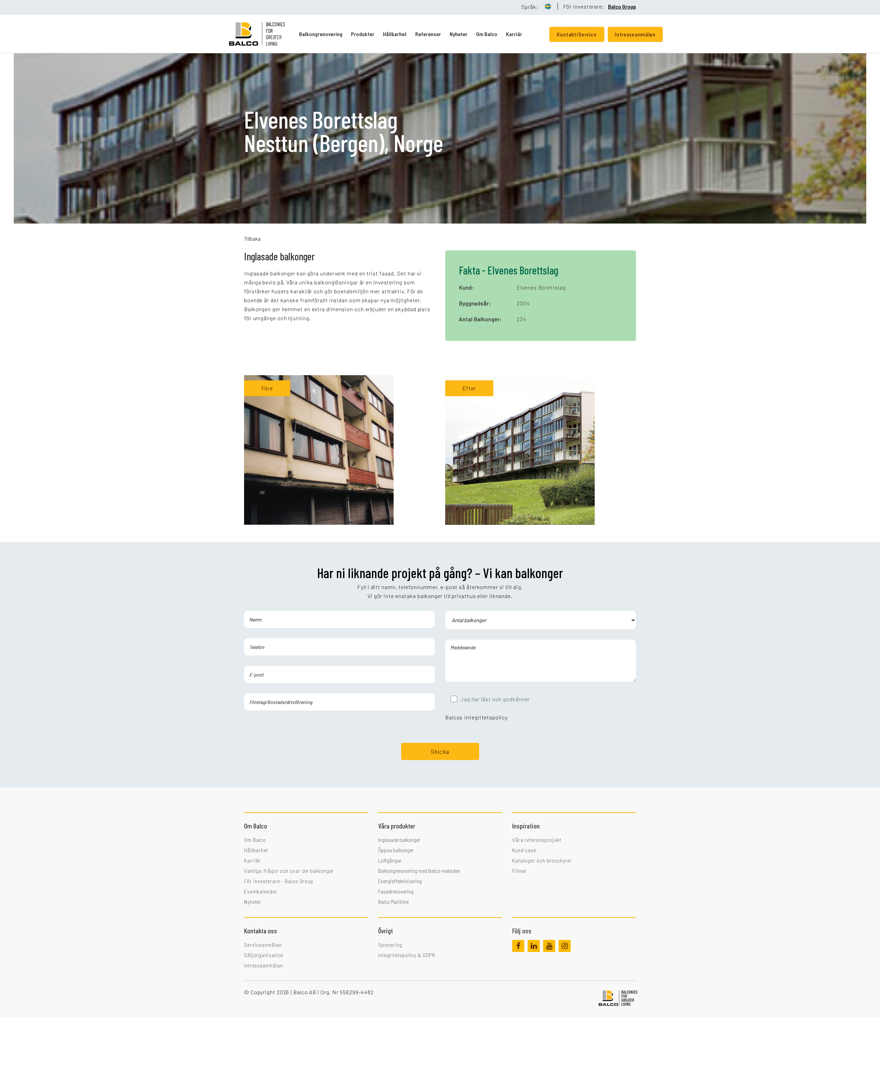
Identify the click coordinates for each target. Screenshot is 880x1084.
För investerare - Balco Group (279, 881)
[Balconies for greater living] (264, 34)
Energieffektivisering (400, 881)
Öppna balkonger (396, 850)
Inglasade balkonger (399, 839)
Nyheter (459, 34)
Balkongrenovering (320, 34)
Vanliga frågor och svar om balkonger (289, 870)
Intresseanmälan (263, 965)
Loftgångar (390, 860)
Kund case (524, 850)
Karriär (514, 34)
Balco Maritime (393, 901)
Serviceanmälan (263, 944)
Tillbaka (252, 238)
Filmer (519, 870)
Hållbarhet (395, 34)
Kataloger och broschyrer (542, 860)
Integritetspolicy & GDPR (406, 955)
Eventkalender (260, 891)
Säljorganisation (264, 955)
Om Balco (486, 34)
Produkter (362, 34)
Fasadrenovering (396, 891)
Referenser (428, 34)
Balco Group (622, 6)
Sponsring (390, 944)
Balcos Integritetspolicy (476, 717)
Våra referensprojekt (536, 839)
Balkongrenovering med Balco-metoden (419, 870)
